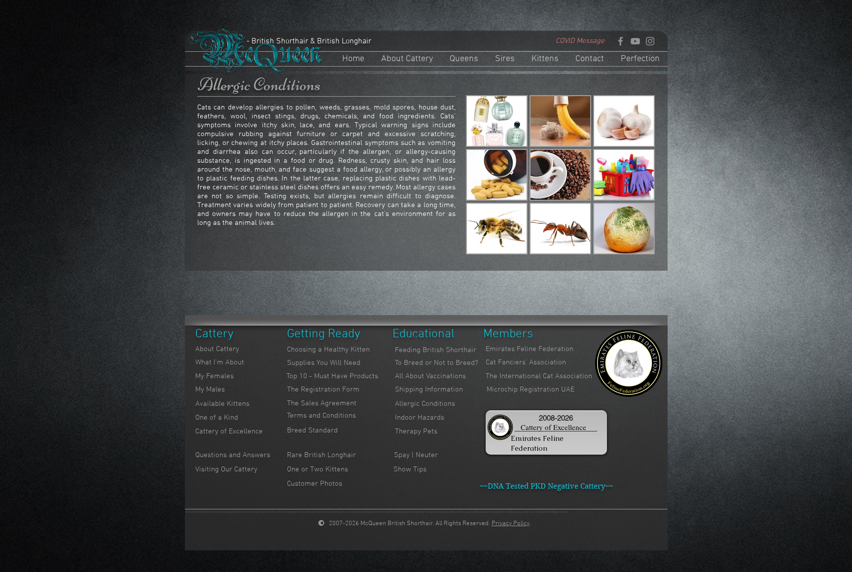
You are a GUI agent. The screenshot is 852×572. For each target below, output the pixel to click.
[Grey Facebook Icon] (620, 41)
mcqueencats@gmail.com (552, 512)
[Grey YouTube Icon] (635, 41)
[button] (497, 121)
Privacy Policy (511, 524)
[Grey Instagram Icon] (650, 41)
